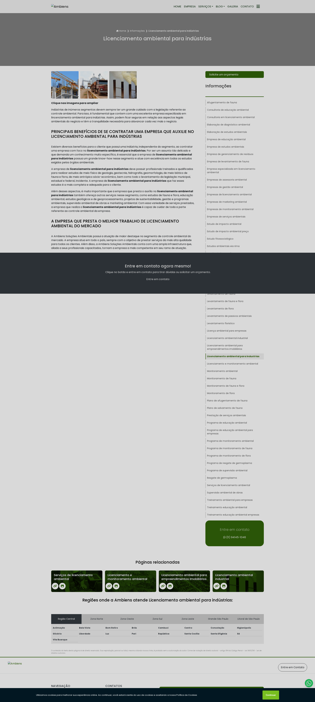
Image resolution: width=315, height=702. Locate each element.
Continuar (271, 695)
